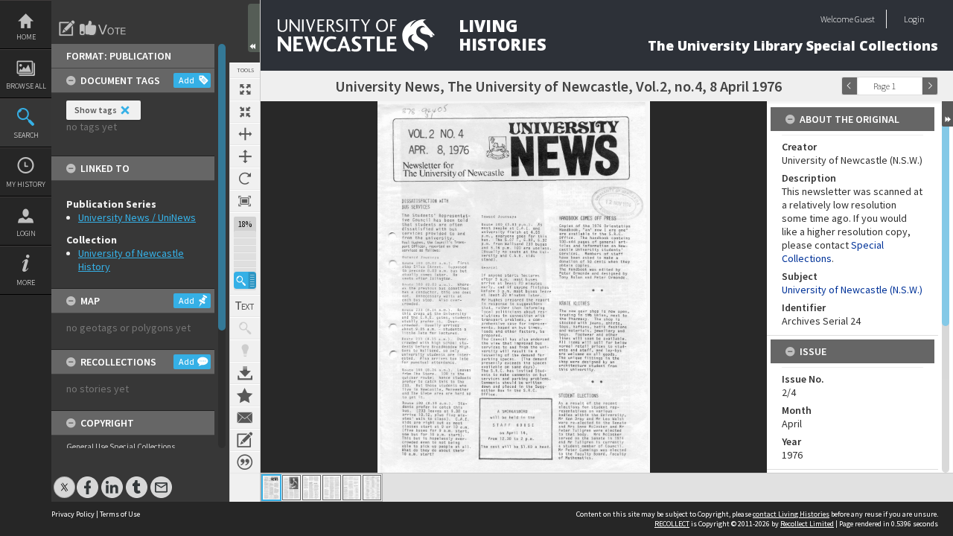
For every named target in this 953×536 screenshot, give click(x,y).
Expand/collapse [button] (947, 114)
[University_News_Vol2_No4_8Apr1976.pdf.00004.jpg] (331, 487)
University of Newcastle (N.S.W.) (852, 289)
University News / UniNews (137, 217)
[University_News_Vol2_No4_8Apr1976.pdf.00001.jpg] (271, 487)
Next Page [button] (929, 86)
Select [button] (914, 86)
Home (26, 37)
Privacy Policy (73, 514)
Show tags (95, 109)
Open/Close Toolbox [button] (254, 28)
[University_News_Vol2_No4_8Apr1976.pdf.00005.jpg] (351, 487)
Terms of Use (120, 514)
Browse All (26, 86)
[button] (245, 280)
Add (186, 80)
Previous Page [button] (849, 86)
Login (26, 233)
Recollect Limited (807, 524)
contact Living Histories (791, 514)
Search (26, 135)
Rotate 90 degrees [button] (245, 179)
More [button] (25, 282)
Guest (865, 19)
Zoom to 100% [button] (245, 201)
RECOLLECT (671, 524)
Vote (103, 28)
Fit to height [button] (245, 156)
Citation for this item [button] (245, 462)
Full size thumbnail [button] (245, 89)
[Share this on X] (64, 480)
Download (245, 373)
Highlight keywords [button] (245, 350)
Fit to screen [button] (245, 111)
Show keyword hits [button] (245, 328)
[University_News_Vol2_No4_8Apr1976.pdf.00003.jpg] (311, 487)
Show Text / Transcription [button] (245, 306)
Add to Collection (245, 395)
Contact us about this (245, 417)
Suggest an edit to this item (67, 28)
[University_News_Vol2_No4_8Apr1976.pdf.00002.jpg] (291, 487)
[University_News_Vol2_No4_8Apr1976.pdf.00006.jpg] (372, 487)
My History (25, 184)
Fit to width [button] (245, 134)
